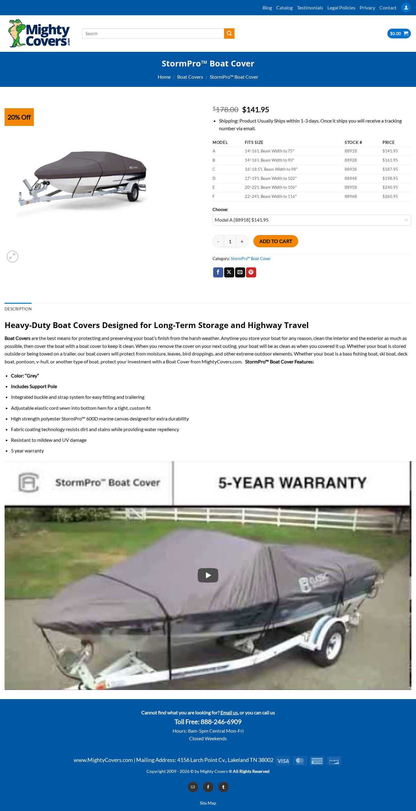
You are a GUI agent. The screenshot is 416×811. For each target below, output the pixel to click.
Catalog (284, 7)
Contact (388, 7)
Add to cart (275, 241)
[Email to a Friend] (240, 272)
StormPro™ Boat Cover (234, 77)
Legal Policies (341, 7)
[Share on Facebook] (218, 272)
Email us (229, 712)
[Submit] (229, 33)
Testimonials (310, 7)
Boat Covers (190, 77)
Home (164, 77)
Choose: (220, 209)
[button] (406, 8)
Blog (267, 7)
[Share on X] (229, 272)
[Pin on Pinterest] (251, 272)
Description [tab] (18, 308)
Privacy (367, 7)
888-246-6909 (221, 722)
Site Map (208, 803)
